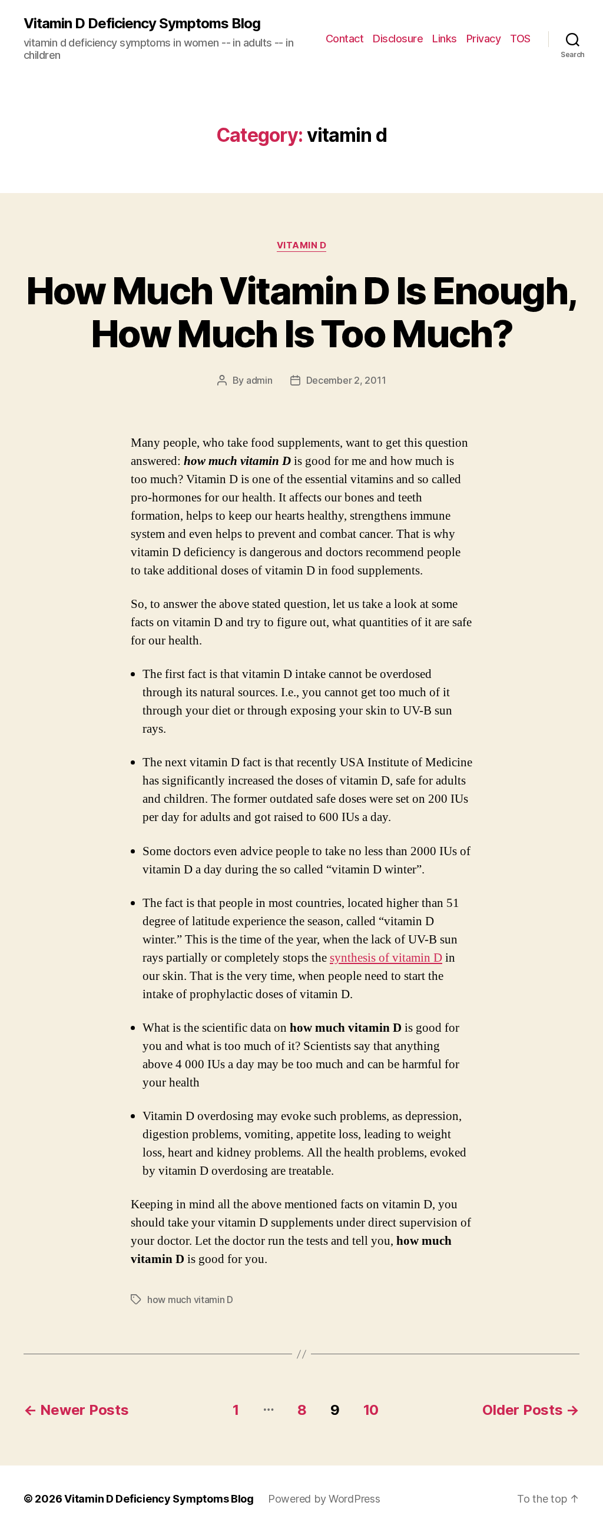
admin (259, 380)
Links (444, 38)
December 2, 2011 (346, 380)
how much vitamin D (190, 1299)
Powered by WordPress (324, 1499)
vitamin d (302, 245)
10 (371, 1409)
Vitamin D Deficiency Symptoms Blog (142, 23)
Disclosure (398, 38)
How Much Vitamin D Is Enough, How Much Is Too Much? (302, 312)
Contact (345, 38)
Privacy (483, 38)
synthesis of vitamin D (386, 958)
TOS (520, 38)
